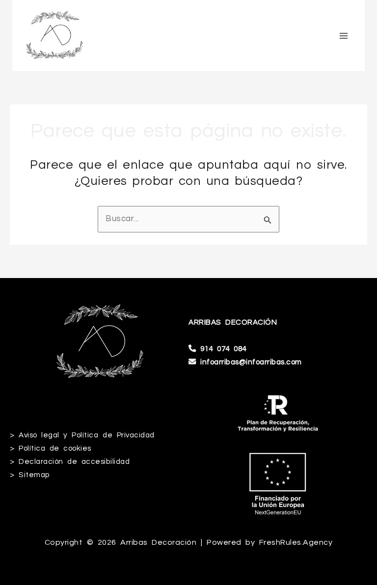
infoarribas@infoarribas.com (251, 362)
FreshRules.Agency (296, 542)
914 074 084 (223, 349)
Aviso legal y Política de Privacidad (87, 435)
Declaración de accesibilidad (74, 461)
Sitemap (34, 475)
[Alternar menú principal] (344, 36)
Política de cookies (55, 448)
